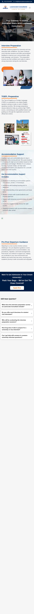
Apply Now (17, 288)
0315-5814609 (8, 1)
